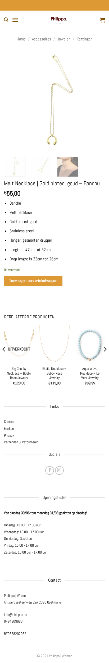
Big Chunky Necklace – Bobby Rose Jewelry (19, 373)
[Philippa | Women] (59, 20)
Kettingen (84, 39)
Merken (9, 428)
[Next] (96, 101)
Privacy (9, 435)
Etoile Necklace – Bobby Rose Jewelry (54, 373)
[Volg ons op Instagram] (59, 470)
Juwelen (63, 39)
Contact (9, 421)
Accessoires (41, 39)
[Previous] (12, 101)
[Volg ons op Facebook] (49, 470)
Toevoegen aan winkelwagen (33, 280)
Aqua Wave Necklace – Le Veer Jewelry (89, 373)
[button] (6, 20)
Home (21, 39)
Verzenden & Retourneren (21, 442)
